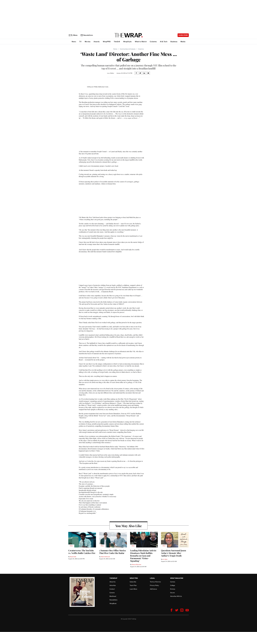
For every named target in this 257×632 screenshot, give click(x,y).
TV (80, 42)
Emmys (172, 589)
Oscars (172, 592)
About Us (112, 582)
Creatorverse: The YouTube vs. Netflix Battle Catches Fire (81, 551)
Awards (96, 42)
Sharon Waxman (136, 564)
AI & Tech (163, 42)
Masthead (113, 596)
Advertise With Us (176, 596)
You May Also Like (128, 526)
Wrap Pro (134, 578)
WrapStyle (127, 42)
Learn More (133, 589)
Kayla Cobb (73, 556)
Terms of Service (155, 582)
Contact (112, 589)
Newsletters (88, 35)
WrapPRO (107, 42)
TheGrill (117, 42)
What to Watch (141, 42)
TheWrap (113, 578)
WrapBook (113, 603)
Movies (87, 42)
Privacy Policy (154, 585)
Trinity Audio (97, 87)
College (172, 585)
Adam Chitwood (105, 556)
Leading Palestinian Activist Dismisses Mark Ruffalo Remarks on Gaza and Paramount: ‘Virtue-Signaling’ (143, 555)
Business (173, 42)
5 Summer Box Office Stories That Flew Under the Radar (112, 551)
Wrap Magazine (176, 578)
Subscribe (183, 35)
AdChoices (153, 589)
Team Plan (133, 585)
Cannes (172, 582)
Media (183, 42)
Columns (153, 42)
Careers (112, 592)
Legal (152, 578)
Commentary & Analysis (127, 49)
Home (115, 49)
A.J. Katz (165, 559)
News (74, 42)
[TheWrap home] (128, 35)
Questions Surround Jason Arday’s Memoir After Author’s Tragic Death (173, 553)
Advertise (113, 585)
